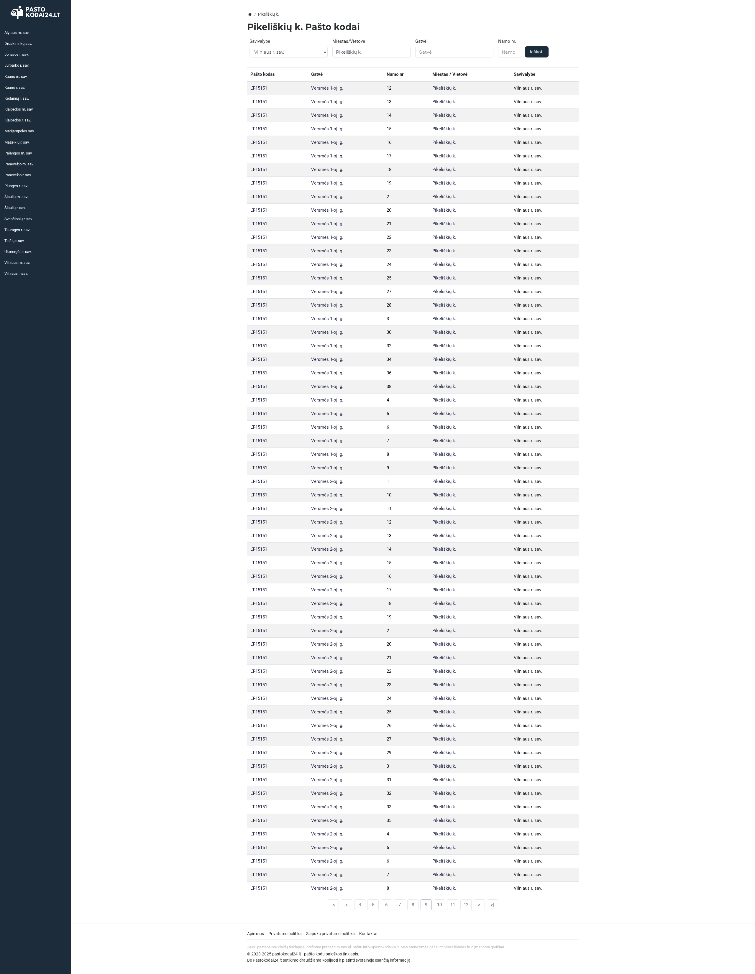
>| (492, 904)
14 (389, 115)
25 (389, 278)
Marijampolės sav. (19, 131)
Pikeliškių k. (444, 88)
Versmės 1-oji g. (327, 88)
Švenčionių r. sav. (18, 219)
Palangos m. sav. (18, 153)
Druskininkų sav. (18, 43)
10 (389, 495)
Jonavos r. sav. (16, 54)
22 (389, 237)
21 (389, 223)
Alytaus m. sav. (16, 32)
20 (389, 210)
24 (389, 264)
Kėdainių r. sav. (16, 98)
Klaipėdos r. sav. (17, 120)
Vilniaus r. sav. (16, 273)
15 (389, 128)
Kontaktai (368, 933)
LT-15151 (258, 88)
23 (389, 251)
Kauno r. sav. (14, 87)
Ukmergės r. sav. (18, 251)
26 (389, 725)
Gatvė (420, 41)
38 (389, 386)
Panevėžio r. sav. (18, 175)
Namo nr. (507, 41)
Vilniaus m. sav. (17, 262)
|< (333, 904)
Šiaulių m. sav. (16, 197)
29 (389, 752)
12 (389, 88)
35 (389, 820)
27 (389, 291)
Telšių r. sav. (14, 240)
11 (389, 508)
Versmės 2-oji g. (327, 481)
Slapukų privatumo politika (330, 933)
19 (389, 183)
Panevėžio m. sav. (19, 164)
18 (389, 169)
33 (389, 807)
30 (389, 332)
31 (389, 779)
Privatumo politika (285, 933)
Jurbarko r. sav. (16, 65)
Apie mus (255, 933)
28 (389, 305)
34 (389, 359)
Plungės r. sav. (16, 186)
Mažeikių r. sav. (16, 142)
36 (389, 373)
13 (389, 101)
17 (389, 156)
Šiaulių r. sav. (15, 207)
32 (389, 345)
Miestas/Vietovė (348, 41)
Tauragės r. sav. (17, 230)
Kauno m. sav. (15, 76)
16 (389, 142)
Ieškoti (537, 52)
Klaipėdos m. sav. (18, 109)
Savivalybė (260, 41)
